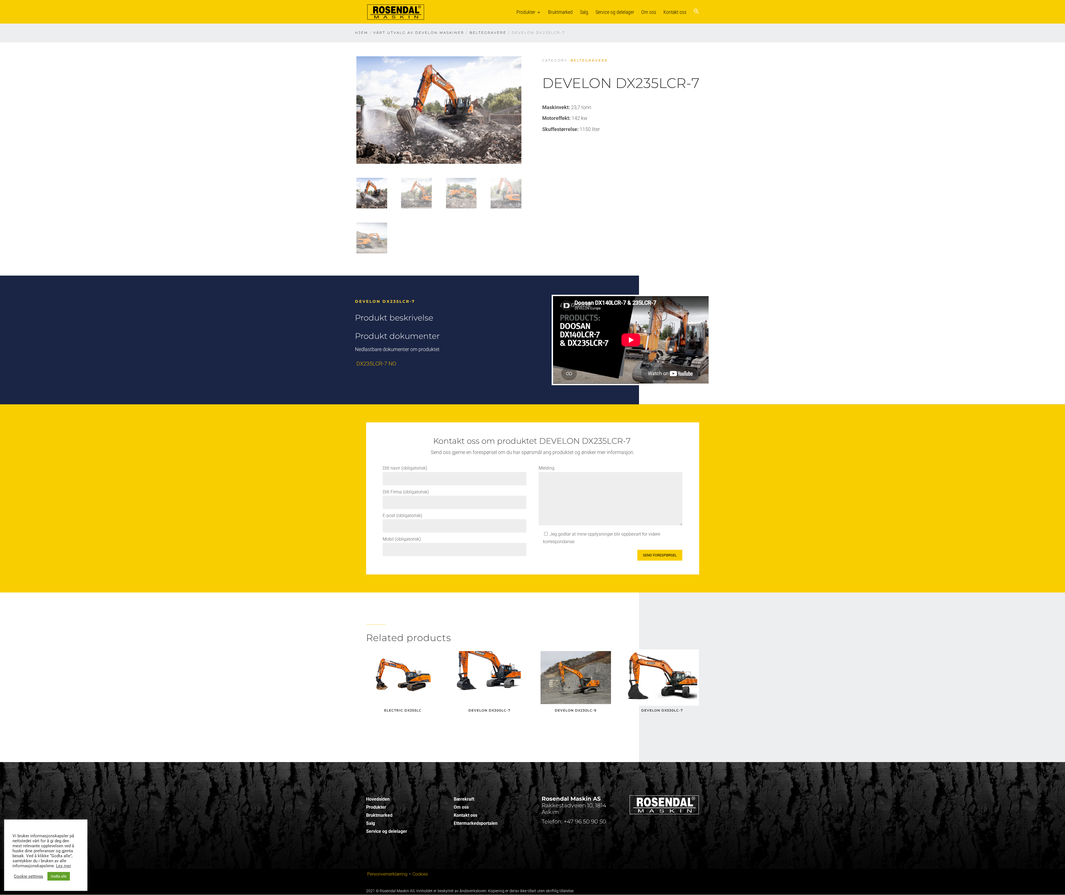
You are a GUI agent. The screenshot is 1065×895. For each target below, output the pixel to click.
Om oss (648, 12)
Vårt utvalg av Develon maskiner (418, 33)
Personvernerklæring (387, 874)
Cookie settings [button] (28, 876)
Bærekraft (464, 799)
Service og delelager (614, 12)
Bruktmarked (560, 12)
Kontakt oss (674, 12)
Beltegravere (488, 33)
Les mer (63, 865)
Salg (584, 12)
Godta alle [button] (59, 876)
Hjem (361, 33)
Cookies (420, 874)
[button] (696, 16)
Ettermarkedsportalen (476, 823)
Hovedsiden (378, 799)
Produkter (525, 12)
